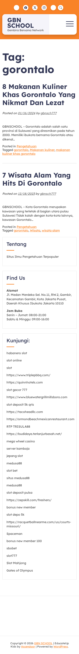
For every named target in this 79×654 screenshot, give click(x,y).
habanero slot (17, 353)
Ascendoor (28, 646)
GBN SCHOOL (20, 22)
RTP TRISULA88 (18, 426)
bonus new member (21, 507)
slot (9, 368)
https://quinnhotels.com (25, 382)
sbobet (12, 548)
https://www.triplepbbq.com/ (28, 375)
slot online (14, 360)
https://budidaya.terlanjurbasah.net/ (34, 434)
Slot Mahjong (16, 563)
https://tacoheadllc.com (25, 412)
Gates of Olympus (20, 570)
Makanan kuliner (42, 150)
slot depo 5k (15, 514)
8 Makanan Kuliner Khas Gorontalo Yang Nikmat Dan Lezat (39, 94)
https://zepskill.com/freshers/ (29, 500)
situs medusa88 (18, 478)
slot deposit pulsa (19, 492)
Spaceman (14, 534)
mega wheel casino (21, 441)
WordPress (60, 646)
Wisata (35, 230)
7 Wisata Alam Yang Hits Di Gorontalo (36, 179)
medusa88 (14, 463)
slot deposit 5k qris (20, 404)
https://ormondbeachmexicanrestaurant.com (40, 419)
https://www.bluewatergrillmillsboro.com (37, 397)
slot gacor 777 (17, 390)
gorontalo (21, 150)
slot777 (12, 556)
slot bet (12, 470)
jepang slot (15, 456)
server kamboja (18, 448)
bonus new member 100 (24, 541)
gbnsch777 (48, 113)
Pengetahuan (27, 146)
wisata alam (51, 230)
